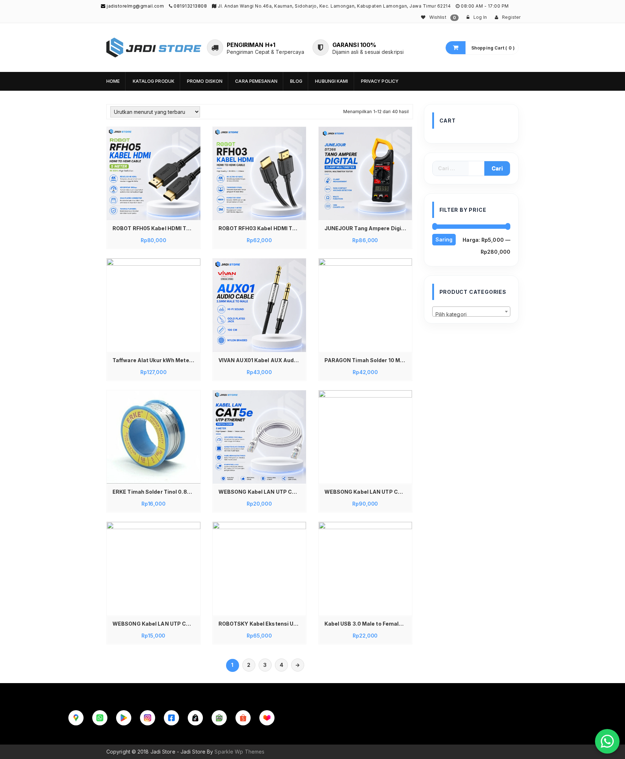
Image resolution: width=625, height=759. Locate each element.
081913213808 (190, 6)
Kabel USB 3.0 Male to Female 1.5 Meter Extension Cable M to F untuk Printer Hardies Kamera (367, 624)
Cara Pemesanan (256, 81)
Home (113, 81)
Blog (296, 81)
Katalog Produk (153, 81)
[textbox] (471, 314)
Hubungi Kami (331, 81)
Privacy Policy (380, 81)
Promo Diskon (204, 81)
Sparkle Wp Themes (239, 752)
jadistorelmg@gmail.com (135, 6)
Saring (443, 239)
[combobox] (471, 311)
